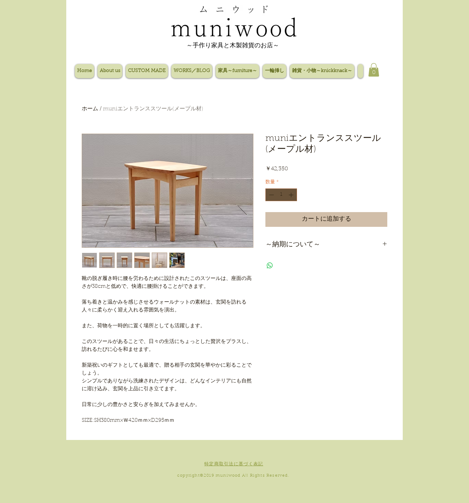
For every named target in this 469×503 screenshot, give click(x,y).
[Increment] (291, 195)
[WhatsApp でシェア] (270, 265)
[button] (373, 69)
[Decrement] (270, 195)
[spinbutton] (281, 195)
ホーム (90, 109)
